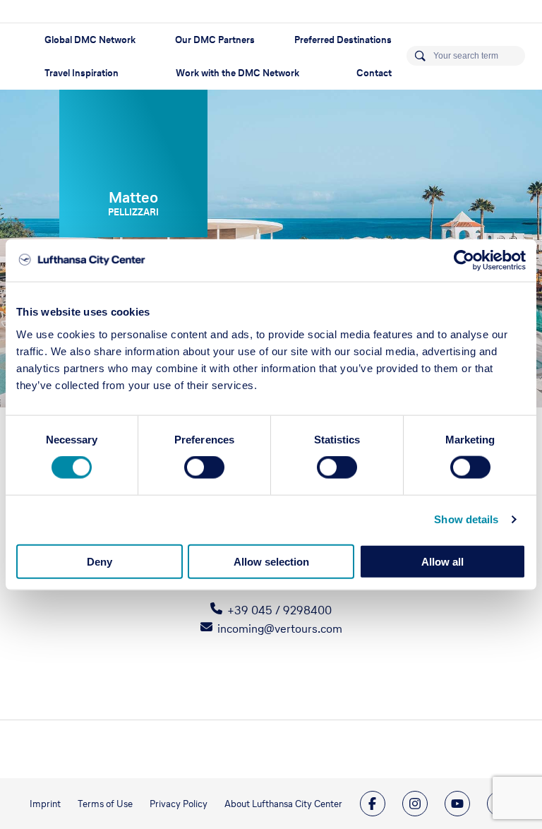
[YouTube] (457, 803)
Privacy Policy (178, 804)
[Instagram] (415, 803)
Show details (466, 519)
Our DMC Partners (215, 40)
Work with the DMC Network (237, 73)
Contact (374, 73)
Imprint (45, 804)
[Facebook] (372, 803)
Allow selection (271, 561)
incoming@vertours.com (279, 628)
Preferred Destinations (343, 40)
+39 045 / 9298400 (279, 610)
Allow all (442, 561)
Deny (99, 561)
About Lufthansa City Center (283, 804)
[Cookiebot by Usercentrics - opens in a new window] (464, 260)
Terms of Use (105, 804)
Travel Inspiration (81, 73)
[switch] (204, 467)
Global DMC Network (90, 40)
